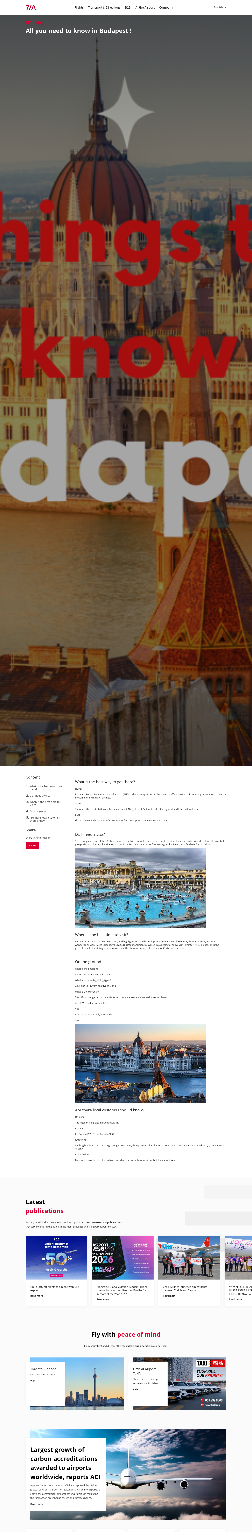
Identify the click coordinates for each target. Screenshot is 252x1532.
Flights (79, 7)
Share (32, 845)
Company (166, 7)
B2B (128, 7)
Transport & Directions (104, 7)
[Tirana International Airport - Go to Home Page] (31, 7)
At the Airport (145, 7)
